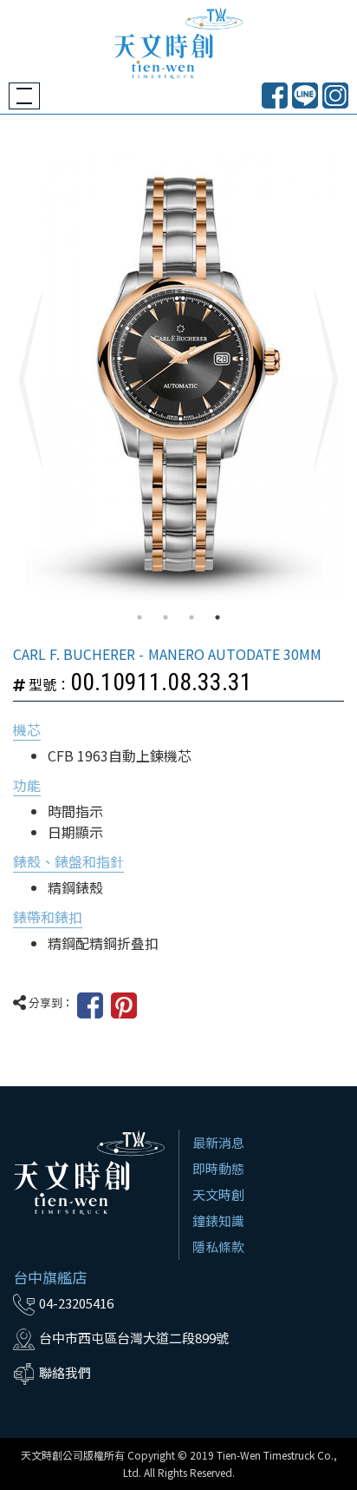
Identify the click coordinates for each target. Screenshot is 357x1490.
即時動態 (218, 1168)
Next (326, 379)
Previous (30, 379)
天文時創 (218, 1194)
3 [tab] (191, 617)
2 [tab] (165, 617)
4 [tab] (217, 617)
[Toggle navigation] (24, 95)
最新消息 (218, 1142)
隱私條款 (218, 1246)
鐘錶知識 (218, 1220)
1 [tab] (139, 617)
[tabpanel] (178, 379)
